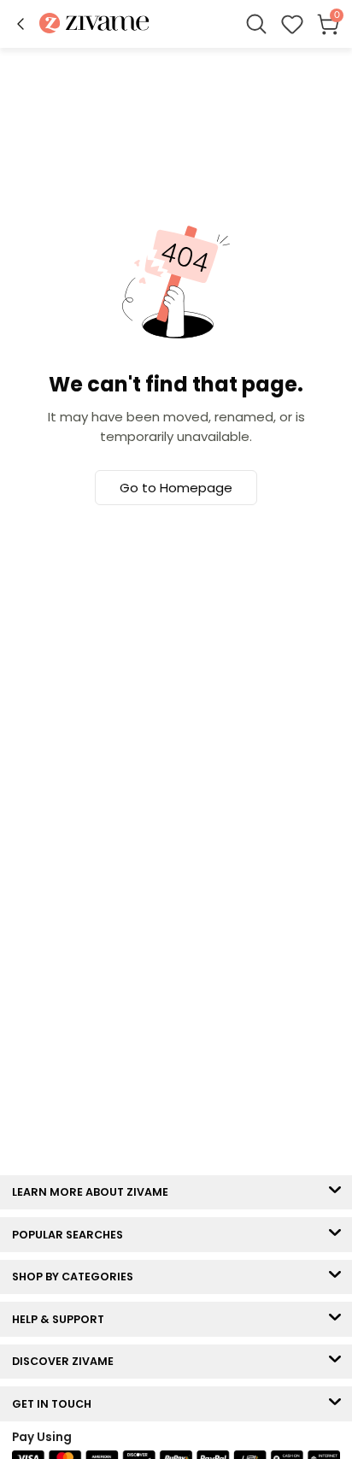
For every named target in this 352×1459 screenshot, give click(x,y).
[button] (20, 24)
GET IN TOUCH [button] (55, 1404)
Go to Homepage (176, 488)
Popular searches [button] (71, 1234)
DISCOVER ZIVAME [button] (66, 1361)
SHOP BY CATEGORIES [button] (76, 1276)
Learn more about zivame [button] (94, 1192)
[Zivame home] (94, 24)
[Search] (256, 24)
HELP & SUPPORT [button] (62, 1319)
